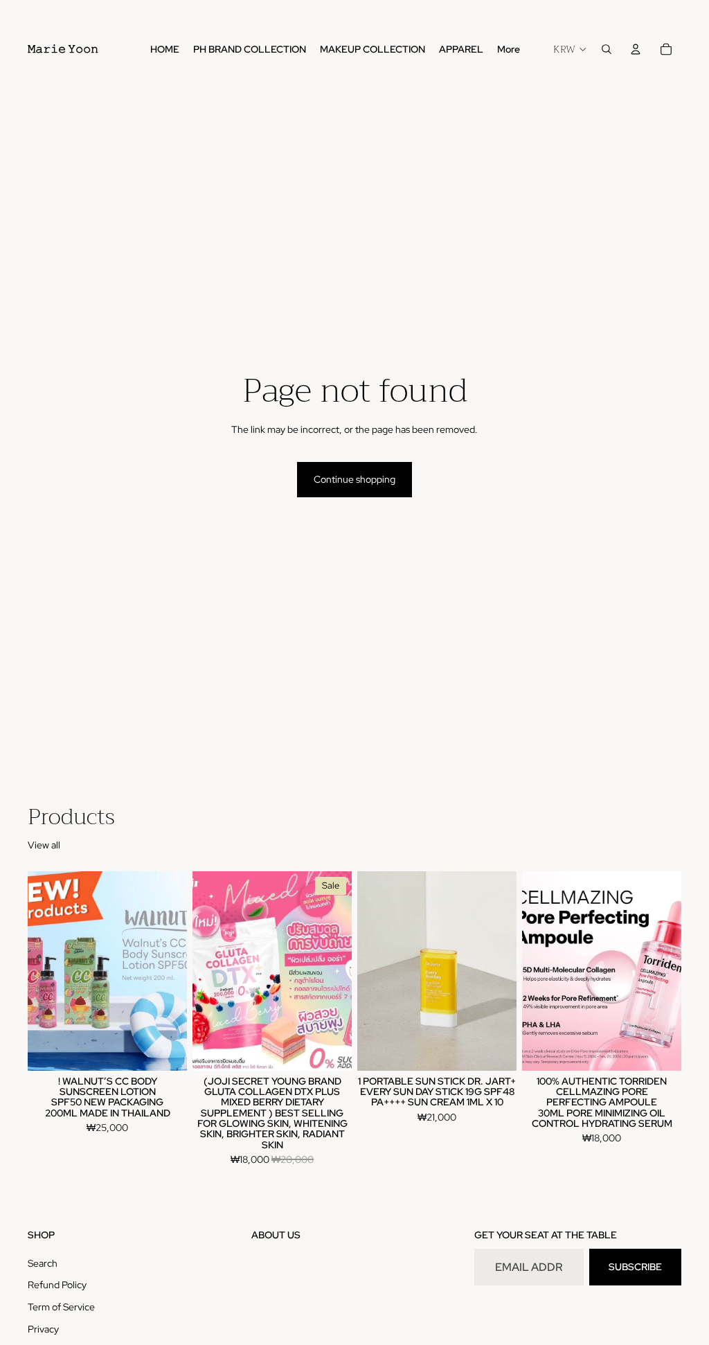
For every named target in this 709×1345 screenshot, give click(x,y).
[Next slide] (171, 971)
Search (42, 1263)
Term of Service (61, 1307)
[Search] (606, 49)
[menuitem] (508, 49)
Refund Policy (57, 1285)
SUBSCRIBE (635, 1267)
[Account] (635, 49)
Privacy (43, 1329)
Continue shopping (354, 479)
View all (44, 845)
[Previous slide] (43, 971)
